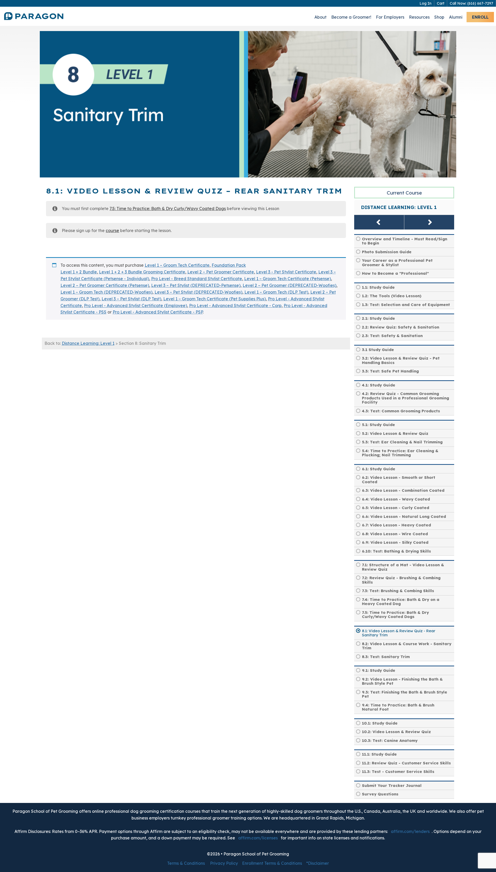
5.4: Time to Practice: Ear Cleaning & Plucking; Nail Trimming (400, 453)
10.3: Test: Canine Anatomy (389, 740)
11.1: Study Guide (379, 754)
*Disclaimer (317, 863)
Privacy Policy (224, 863)
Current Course (404, 193)
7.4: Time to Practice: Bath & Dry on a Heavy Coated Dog (400, 601)
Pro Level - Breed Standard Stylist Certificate (196, 278)
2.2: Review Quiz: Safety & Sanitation (400, 327)
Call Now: (471, 3)
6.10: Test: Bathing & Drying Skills (396, 551)
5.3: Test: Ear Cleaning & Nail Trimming (402, 441)
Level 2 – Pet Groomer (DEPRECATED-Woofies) (289, 285)
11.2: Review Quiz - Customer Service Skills (406, 763)
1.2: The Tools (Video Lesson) (391, 295)
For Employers (390, 17)
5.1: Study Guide (378, 424)
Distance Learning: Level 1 (88, 343)
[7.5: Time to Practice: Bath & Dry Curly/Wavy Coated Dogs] (379, 222)
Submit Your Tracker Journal (392, 785)
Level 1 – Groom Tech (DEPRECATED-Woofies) (106, 292)
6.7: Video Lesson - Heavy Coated (396, 525)
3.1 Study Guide (378, 349)
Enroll (480, 17)
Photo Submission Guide (387, 251)
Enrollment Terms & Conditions (272, 863)
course (112, 230)
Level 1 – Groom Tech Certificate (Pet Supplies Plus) (214, 298)
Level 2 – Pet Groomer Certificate (220, 271)
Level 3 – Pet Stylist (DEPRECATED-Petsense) (196, 285)
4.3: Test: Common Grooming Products (401, 410)
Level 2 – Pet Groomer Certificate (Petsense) (104, 285)
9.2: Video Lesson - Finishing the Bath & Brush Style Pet (402, 681)
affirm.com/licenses (258, 837)
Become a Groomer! (351, 17)
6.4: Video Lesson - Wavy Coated (396, 499)
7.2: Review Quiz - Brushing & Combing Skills (401, 580)
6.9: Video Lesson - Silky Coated (395, 542)
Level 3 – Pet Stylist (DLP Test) (131, 298)
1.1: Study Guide (378, 287)
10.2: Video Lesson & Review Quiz (396, 731)
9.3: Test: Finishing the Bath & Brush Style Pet (404, 694)
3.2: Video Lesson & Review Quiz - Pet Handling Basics (401, 360)
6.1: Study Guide (378, 468)
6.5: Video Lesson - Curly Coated (395, 507)
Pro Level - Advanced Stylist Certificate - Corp (235, 305)
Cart (440, 3)
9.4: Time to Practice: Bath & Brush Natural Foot (398, 707)
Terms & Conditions (186, 863)
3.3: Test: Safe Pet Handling (390, 371)
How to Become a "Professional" (395, 273)
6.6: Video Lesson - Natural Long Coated (404, 516)
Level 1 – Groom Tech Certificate (177, 265)
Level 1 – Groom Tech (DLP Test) (276, 292)
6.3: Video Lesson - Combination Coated (403, 490)
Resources (419, 17)
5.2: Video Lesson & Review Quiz (395, 433)
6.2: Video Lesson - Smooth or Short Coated (398, 479)
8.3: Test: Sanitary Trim (386, 656)
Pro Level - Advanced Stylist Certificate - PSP (158, 312)
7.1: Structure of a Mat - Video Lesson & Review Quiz (403, 567)
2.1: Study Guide (378, 318)
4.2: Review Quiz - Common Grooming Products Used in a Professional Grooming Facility (405, 398)
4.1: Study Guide (378, 385)
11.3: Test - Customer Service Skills (398, 771)
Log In (425, 3)
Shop (439, 17)
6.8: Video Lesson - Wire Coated (395, 533)
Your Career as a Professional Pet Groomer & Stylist (397, 262)
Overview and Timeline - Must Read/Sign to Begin (404, 241)
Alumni (455, 17)
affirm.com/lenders (410, 831)
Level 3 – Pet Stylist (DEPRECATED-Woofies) (198, 292)
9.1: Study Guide (378, 670)
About (320, 17)
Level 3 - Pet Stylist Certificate (286, 271)
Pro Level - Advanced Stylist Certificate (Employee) (135, 305)
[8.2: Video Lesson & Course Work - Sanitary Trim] (429, 222)
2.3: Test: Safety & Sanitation (392, 335)
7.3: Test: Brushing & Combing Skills (398, 590)
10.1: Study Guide (380, 723)
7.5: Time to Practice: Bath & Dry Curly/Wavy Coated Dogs (168, 208)
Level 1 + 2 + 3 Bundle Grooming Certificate (142, 271)
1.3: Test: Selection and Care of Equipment (406, 304)
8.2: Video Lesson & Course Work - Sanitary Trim (406, 646)
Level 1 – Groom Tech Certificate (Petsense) (287, 278)
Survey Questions (380, 794)
